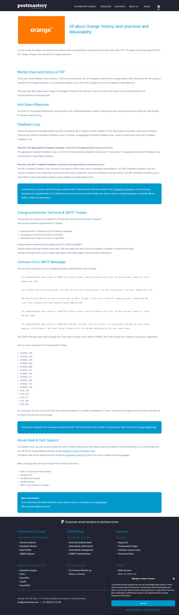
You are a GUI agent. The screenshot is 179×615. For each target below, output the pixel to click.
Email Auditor (26, 550)
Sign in (147, 6)
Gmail (131, 248)
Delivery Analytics (28, 542)
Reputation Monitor (28, 546)
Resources (120, 6)
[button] (173, 578)
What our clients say (127, 574)
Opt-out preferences (134, 610)
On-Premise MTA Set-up (80, 570)
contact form (101, 502)
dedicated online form (76, 455)
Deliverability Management (81, 550)
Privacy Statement (151, 610)
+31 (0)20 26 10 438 (51, 602)
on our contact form (147, 427)
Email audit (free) (126, 554)
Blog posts (123, 542)
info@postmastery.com (28, 602)
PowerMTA (25, 585)
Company (122, 531)
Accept (143, 603)
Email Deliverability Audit (80, 542)
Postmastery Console (85, 6)
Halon (22, 574)
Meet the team (124, 570)
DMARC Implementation (80, 554)
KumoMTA (24, 578)
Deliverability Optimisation (81, 546)
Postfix (23, 581)
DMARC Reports (27, 554)
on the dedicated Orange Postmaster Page (75, 451)
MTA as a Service (77, 574)
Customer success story (129, 550)
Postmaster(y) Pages (128, 546)
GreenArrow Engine (28, 570)
